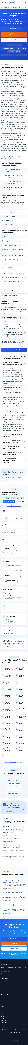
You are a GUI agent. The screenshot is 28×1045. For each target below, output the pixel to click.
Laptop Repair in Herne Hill (14, 783)
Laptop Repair (4, 985)
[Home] (1, 7)
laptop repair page (9, 150)
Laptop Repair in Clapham (14, 780)
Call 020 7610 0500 (15, 28)
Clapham (3, 1006)
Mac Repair (3, 988)
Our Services (7, 7)
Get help (22, 498)
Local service (6, 498)
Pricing (2, 1018)
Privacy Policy (4, 1020)
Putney (2, 1004)
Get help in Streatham (13, 350)
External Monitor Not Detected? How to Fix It (13, 893)
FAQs (18, 498)
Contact (2, 1016)
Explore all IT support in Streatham (13, 762)
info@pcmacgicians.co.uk (8, 973)
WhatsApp (21, 501)
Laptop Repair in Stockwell (14, 790)
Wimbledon (3, 1002)
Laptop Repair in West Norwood (14, 793)
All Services (3, 981)
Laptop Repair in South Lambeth (14, 786)
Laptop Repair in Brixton (14, 777)
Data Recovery (4, 990)
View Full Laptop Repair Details (13, 477)
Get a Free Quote (14, 40)
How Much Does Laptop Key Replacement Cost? (10, 904)
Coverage (13, 498)
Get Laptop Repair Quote (14, 505)
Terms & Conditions (5, 1022)
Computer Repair (4, 983)
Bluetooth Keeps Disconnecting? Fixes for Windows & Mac (12, 881)
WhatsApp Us (14, 943)
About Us (3, 1014)
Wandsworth (3, 1000)
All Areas (3, 997)
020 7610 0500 (6, 971)
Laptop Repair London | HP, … (18, 7)
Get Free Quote (14, 948)
